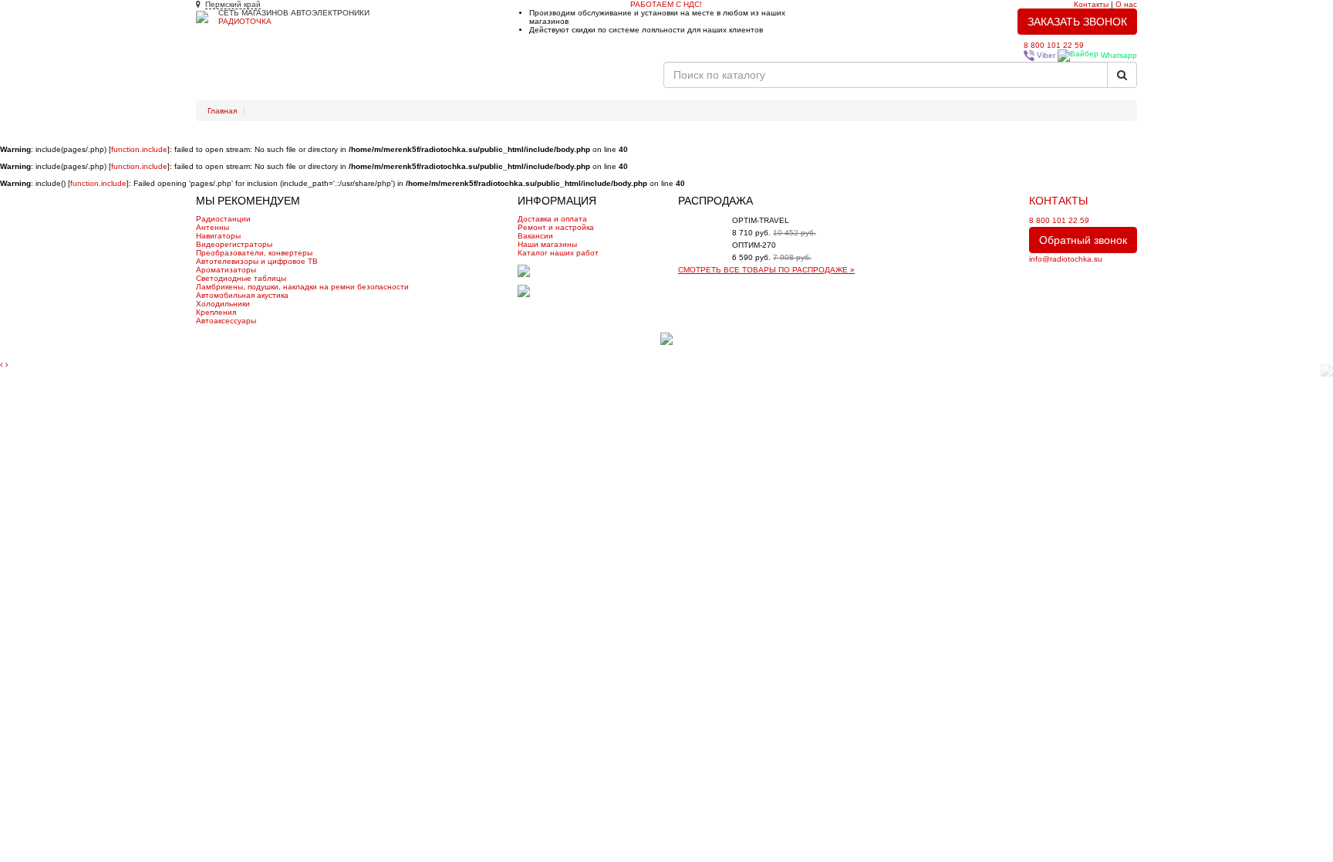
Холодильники (223, 303)
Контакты (1091, 4)
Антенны (212, 227)
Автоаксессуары (226, 320)
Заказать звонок (1077, 21)
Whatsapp (1117, 55)
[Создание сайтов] (666, 338)
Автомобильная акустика (242, 295)
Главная (222, 80)
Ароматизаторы (226, 269)
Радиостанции (223, 219)
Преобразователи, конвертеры (254, 252)
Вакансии (634, 80)
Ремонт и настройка (358, 80)
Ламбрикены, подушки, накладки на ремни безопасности (302, 286)
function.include (139, 149)
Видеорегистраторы (234, 244)
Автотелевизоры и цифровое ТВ (257, 261)
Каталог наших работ (460, 80)
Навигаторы (218, 236)
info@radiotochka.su (1065, 259)
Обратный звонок (1083, 240)
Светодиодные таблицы (241, 278)
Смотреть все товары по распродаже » (766, 269)
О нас (1126, 4)
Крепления (216, 312)
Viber (1044, 55)
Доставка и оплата (552, 219)
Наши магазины (547, 244)
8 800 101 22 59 (1054, 45)
